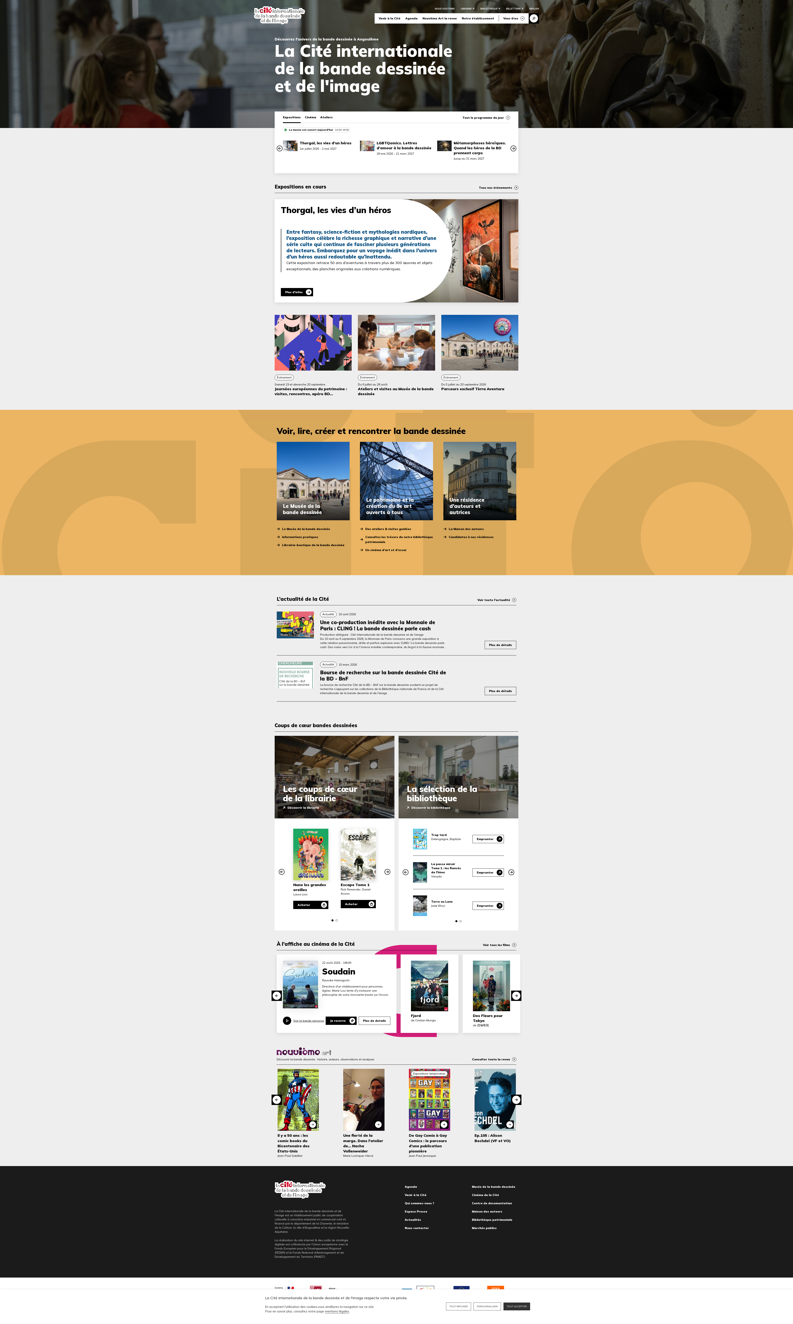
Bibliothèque (488, 8)
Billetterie (513, 8)
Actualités (413, 1220)
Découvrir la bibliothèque (430, 807)
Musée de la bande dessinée (493, 1187)
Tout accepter (517, 1306)
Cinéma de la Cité (485, 1195)
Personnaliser (487, 1306)
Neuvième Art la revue (440, 18)
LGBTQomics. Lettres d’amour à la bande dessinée (404, 145)
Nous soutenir (445, 8)
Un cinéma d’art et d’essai (385, 550)
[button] (280, 148)
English (534, 8)
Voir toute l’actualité (493, 600)
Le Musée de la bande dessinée (306, 529)
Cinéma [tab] (310, 117)
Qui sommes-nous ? (419, 1203)
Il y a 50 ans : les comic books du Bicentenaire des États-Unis (294, 1143)
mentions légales (337, 1311)
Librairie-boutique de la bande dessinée (313, 545)
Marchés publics (484, 1228)
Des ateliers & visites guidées (388, 529)
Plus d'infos (294, 292)
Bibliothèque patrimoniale (492, 1220)
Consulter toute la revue (491, 1059)
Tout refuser (458, 1306)
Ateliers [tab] (326, 117)
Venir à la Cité (389, 18)
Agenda (411, 18)
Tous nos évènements (495, 188)
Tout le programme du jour (483, 118)
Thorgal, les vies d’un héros (325, 143)
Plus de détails (500, 645)
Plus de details (374, 1021)
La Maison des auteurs (466, 529)
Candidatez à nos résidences (471, 537)
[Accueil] (279, 15)
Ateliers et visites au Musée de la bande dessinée (396, 391)
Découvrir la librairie (303, 807)
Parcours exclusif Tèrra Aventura (472, 388)
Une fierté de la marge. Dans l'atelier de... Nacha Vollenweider (363, 1143)
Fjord (416, 1015)
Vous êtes (510, 18)
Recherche (534, 18)
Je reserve (338, 1021)
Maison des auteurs (487, 1211)
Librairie (466, 8)
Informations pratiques (300, 537)
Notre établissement (478, 18)
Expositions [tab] (292, 117)
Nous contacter (417, 1228)
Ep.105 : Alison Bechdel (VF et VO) (493, 1138)
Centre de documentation (492, 1203)
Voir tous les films (496, 945)
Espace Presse (416, 1211)
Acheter (304, 905)
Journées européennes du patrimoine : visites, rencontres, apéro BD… (311, 391)
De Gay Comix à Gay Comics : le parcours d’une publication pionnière (428, 1143)
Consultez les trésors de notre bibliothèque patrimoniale (399, 539)
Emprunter (485, 839)
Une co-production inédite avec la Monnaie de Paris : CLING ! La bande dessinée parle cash (377, 625)
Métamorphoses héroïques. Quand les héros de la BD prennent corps (480, 148)
